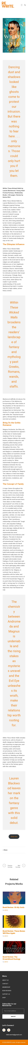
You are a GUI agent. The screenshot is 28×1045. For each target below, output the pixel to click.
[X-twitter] (3, 1030)
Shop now (14, 836)
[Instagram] (8, 1030)
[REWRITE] (8, 5)
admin (6, 910)
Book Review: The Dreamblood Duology (11, 958)
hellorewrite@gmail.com (14, 1035)
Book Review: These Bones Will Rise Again (14, 932)
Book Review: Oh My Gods (13, 907)
